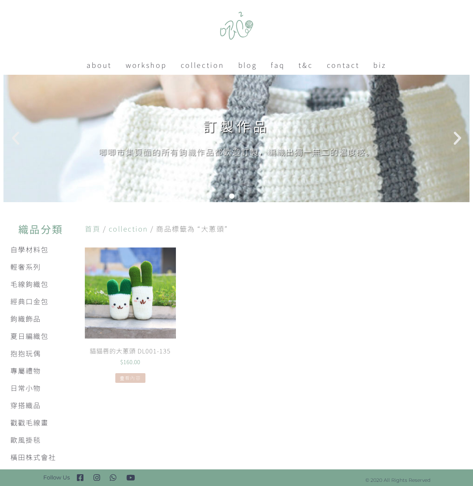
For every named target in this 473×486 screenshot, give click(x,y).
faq (278, 65)
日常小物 (25, 388)
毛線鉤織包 (29, 284)
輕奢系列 (25, 267)
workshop (146, 65)
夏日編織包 (29, 336)
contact (343, 65)
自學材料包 (29, 249)
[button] (222, 196)
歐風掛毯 (25, 440)
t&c (305, 65)
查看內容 (130, 378)
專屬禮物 (25, 371)
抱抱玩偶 (25, 353)
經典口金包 (29, 301)
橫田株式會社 (33, 457)
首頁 (92, 229)
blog (247, 65)
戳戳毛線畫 (29, 422)
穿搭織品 (25, 405)
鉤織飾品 (25, 319)
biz (379, 65)
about (99, 65)
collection (202, 65)
